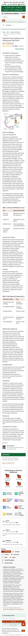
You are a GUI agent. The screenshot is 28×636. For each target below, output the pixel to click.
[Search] (23, 17)
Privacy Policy (20, 609)
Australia (6, 10)
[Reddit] (13, 43)
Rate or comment (7, 463)
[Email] (10, 43)
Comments (21, 46)
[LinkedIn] (8, 43)
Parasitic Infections (19, 49)
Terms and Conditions (8, 609)
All (3, 20)
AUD (12, 10)
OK (23, 630)
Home (8, 7)
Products (8, 25)
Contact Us (19, 7)
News (13, 7)
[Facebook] (3, 43)
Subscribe (13, 621)
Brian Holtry (10, 446)
